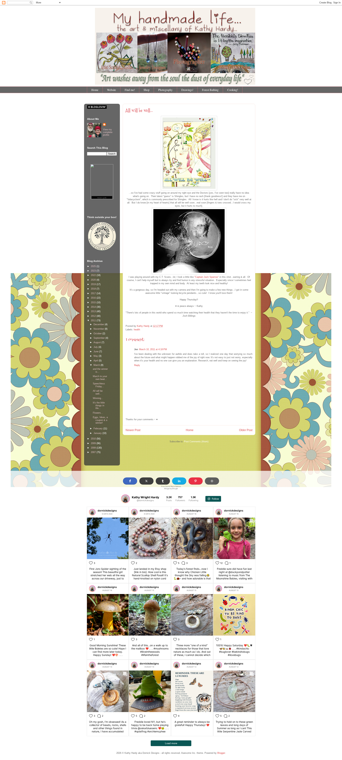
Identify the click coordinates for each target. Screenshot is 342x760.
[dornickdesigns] (92, 512)
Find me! (130, 90)
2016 (94, 297)
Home (94, 90)
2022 (94, 275)
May (96, 356)
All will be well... (139, 110)
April (96, 360)
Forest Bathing (210, 90)
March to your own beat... (100, 377)
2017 (94, 293)
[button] (130, 481)
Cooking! (232, 90)
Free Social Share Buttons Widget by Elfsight (171, 487)
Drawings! (187, 90)
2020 (94, 279)
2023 (94, 270)
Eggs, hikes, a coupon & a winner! (100, 420)
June (96, 351)
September (99, 338)
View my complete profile (107, 132)
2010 (94, 438)
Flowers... (98, 412)
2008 (94, 447)
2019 (94, 284)
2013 (94, 311)
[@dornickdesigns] (125, 498)
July (96, 347)
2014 (94, 307)
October (98, 333)
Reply (137, 365)
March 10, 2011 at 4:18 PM (153, 349)
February (98, 428)
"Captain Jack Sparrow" (206, 277)
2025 (94, 266)
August (98, 342)
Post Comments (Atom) (196, 441)
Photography (165, 90)
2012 (94, 316)
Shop (146, 90)
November (99, 328)
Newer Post (133, 430)
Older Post (245, 430)
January (98, 433)
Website (111, 90)
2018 (94, 288)
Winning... (98, 398)
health (137, 329)
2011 (94, 320)
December (99, 324)
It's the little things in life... (99, 405)
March (97, 365)
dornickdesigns (107, 510)
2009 (94, 443)
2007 (94, 452)
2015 (94, 302)
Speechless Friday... (99, 385)
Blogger (221, 753)
